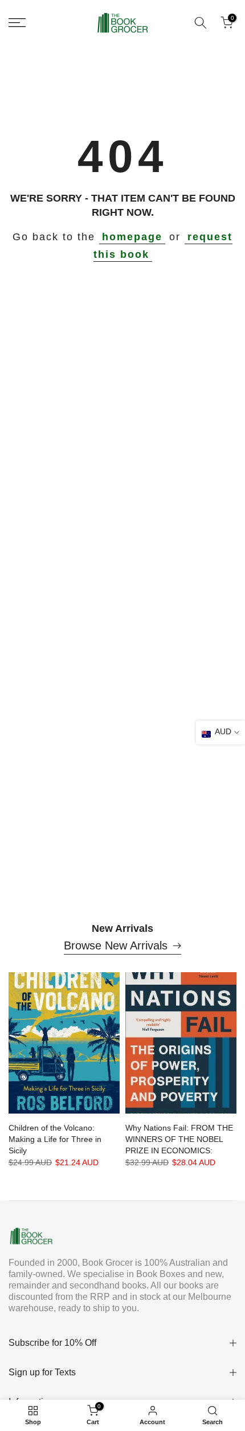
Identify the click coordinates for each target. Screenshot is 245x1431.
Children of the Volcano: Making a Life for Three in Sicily (55, 1139)
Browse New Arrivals (116, 945)
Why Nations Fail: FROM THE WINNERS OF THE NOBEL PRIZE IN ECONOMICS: (179, 1139)
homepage (132, 236)
